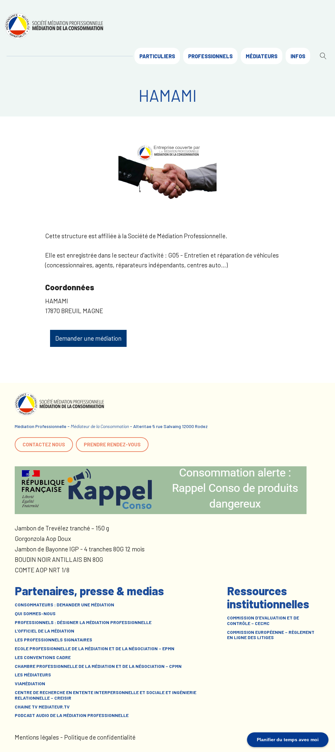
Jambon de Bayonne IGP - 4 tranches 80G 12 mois (80, 549)
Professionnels (210, 56)
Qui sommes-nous (35, 613)
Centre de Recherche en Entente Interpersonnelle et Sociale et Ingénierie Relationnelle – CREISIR (105, 695)
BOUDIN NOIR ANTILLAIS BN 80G (59, 559)
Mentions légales (37, 737)
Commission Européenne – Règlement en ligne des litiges (270, 635)
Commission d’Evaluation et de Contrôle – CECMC (263, 620)
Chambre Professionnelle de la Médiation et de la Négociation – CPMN (98, 666)
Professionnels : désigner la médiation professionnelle (83, 622)
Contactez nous (44, 444)
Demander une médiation (88, 338)
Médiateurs (261, 56)
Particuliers (157, 56)
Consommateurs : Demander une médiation (64, 604)
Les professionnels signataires (53, 639)
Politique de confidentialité (99, 737)
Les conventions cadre (43, 657)
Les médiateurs (33, 674)
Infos (298, 56)
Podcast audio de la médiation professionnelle (72, 715)
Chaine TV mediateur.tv (42, 706)
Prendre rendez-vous (112, 444)
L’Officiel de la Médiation (44, 631)
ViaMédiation (30, 683)
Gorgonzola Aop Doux (43, 538)
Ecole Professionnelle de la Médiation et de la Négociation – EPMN (94, 648)
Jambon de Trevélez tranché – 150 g (62, 528)
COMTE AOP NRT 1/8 (42, 570)
